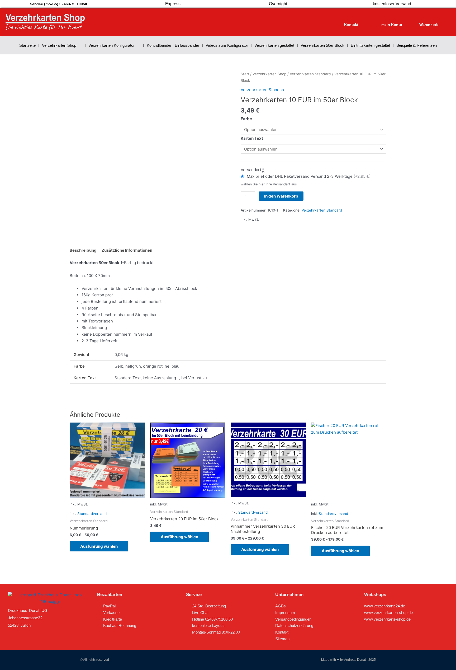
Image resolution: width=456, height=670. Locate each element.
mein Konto (391, 24)
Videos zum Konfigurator (227, 45)
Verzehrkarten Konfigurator (111, 45)
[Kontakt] (351, 19)
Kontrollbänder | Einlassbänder (173, 45)
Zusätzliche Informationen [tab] (127, 250)
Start (245, 74)
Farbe (246, 118)
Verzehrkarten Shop (59, 45)
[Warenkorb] (428, 19)
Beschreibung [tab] (83, 250)
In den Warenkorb (281, 196)
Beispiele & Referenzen (416, 45)
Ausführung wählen (99, 546)
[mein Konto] (392, 19)
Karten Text (252, 138)
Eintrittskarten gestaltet (370, 45)
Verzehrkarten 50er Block (322, 45)
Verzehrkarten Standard (310, 74)
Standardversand (92, 514)
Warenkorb (429, 24)
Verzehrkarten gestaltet (274, 45)
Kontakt (351, 24)
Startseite (27, 45)
